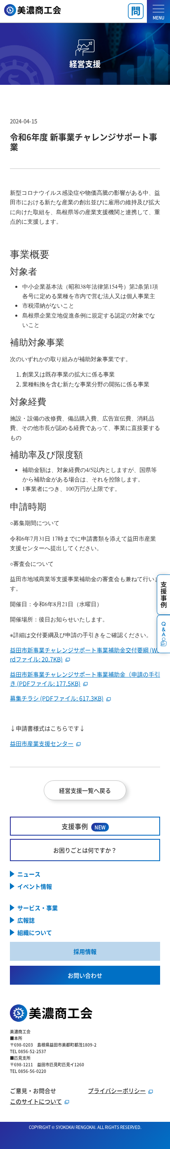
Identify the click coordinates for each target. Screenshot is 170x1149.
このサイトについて (36, 1101)
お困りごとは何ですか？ (85, 850)
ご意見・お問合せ (33, 1090)
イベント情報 (34, 886)
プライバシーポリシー (117, 1090)
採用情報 (85, 951)
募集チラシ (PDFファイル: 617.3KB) (57, 698)
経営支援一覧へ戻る (85, 790)
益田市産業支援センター (41, 743)
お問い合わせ (85, 975)
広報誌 (26, 920)
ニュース (28, 874)
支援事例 (83, 826)
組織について (34, 932)
